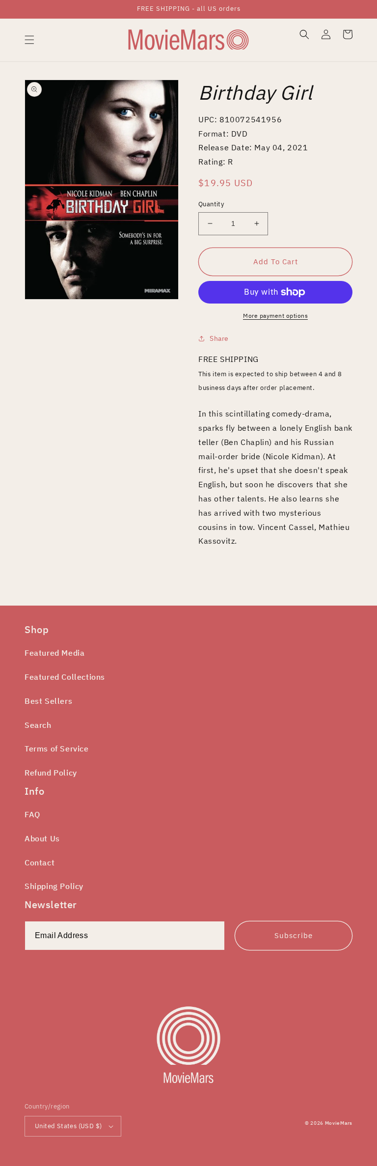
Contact (39, 862)
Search (38, 725)
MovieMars (338, 1123)
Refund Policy (51, 772)
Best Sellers (48, 701)
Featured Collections (65, 677)
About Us (42, 838)
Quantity (211, 204)
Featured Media (54, 653)
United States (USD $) (68, 1126)
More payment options (275, 315)
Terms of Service (57, 748)
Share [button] (219, 338)
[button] (29, 40)
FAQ (32, 814)
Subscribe (293, 935)
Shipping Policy (54, 886)
